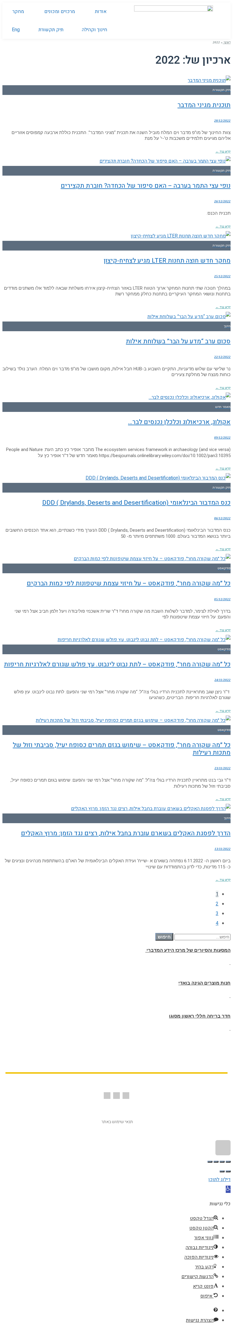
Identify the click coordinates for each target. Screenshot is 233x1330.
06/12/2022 (222, 518)
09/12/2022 (222, 437)
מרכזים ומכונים (59, 11)
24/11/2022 (222, 680)
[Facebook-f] (126, 1095)
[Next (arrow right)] (222, 1171)
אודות (100, 11)
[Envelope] (116, 1095)
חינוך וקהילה (94, 29)
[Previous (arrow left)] (228, 1171)
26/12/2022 (222, 201)
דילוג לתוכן (219, 1179)
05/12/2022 (222, 599)
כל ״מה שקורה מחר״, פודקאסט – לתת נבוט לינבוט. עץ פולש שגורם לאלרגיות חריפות (117, 664)
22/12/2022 (222, 357)
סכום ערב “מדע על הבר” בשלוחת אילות (178, 341)
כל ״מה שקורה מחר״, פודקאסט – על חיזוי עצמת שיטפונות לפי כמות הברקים (129, 583)
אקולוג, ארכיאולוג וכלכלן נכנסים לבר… (179, 422)
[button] (228, 1189)
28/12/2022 (222, 120)
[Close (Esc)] (228, 1162)
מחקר (18, 11)
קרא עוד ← (223, 151)
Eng (16, 29)
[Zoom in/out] (210, 1162)
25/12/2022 (222, 276)
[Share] (222, 1162)
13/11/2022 (222, 848)
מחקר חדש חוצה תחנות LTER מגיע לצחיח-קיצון (167, 260)
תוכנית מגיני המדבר (204, 105)
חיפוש (164, 937)
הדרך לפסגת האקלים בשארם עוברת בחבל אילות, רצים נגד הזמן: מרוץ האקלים (126, 833)
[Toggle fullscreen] (216, 1162)
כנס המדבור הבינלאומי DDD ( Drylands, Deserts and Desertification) (136, 502)
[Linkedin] (107, 1095)
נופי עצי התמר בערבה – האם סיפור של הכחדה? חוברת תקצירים (146, 185)
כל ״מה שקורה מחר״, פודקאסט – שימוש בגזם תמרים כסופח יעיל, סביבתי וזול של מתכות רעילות (122, 748)
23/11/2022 (222, 768)
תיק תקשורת (51, 29)
